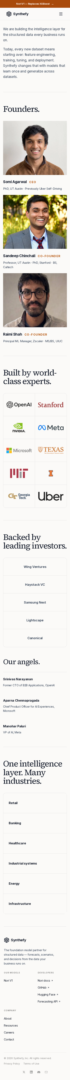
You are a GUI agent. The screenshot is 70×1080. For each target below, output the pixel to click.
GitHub (42, 987)
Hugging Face (46, 994)
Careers (9, 1032)
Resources (11, 1025)
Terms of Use (31, 1063)
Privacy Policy (12, 1063)
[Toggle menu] (61, 14)
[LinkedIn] (31, 1072)
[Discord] (38, 1072)
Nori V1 (8, 980)
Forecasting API (48, 1001)
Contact (9, 1039)
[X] (24, 1072)
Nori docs (44, 980)
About (7, 1018)
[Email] (46, 1072)
